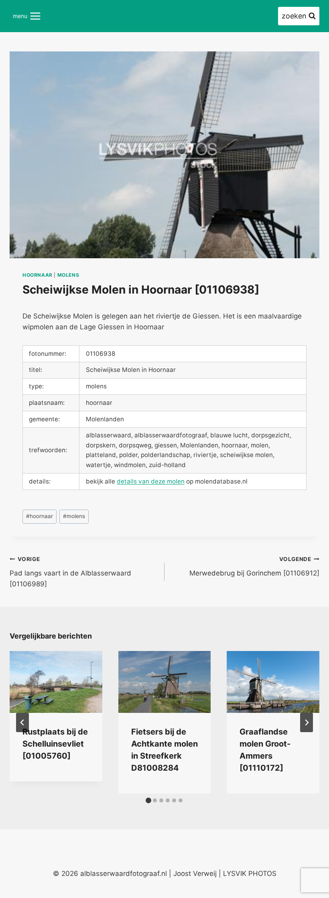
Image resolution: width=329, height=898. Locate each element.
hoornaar (37, 275)
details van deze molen (151, 481)
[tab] (148, 800)
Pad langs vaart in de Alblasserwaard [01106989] (70, 572)
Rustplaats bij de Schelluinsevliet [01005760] (55, 744)
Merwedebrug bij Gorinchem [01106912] (254, 566)
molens (68, 275)
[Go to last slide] (22, 722)
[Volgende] (306, 722)
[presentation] (56, 682)
